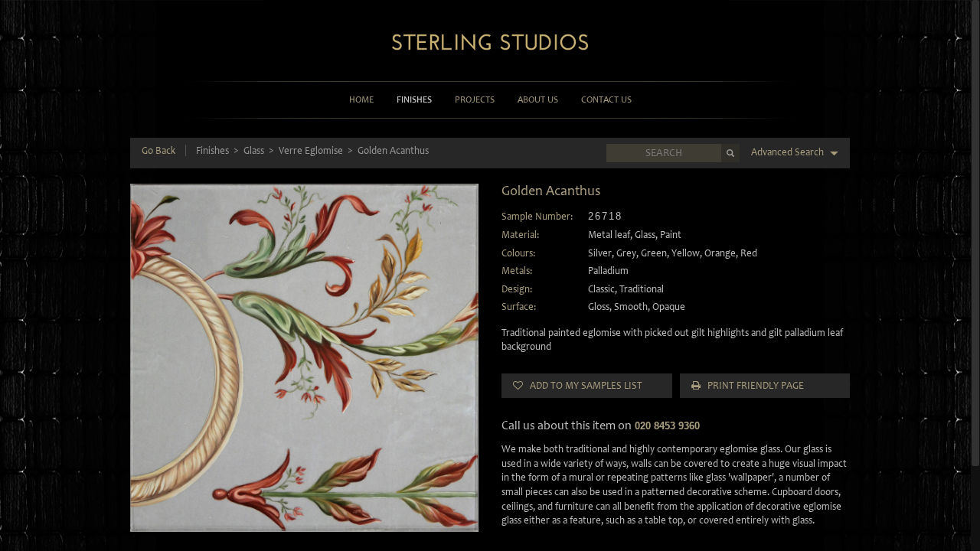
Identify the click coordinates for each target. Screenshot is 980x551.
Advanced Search (788, 152)
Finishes (414, 99)
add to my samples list (582, 385)
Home (361, 99)
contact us (606, 99)
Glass (253, 150)
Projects (475, 99)
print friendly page (752, 385)
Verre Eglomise (311, 150)
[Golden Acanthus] (304, 358)
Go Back (158, 150)
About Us (538, 99)
